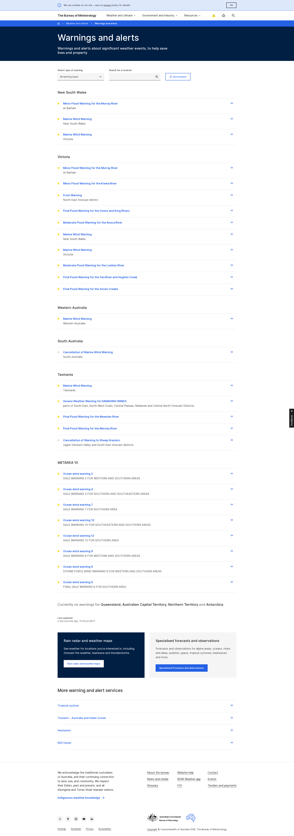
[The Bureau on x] (60, 819)
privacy (107, 5)
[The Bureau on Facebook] (68, 819)
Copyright (152, 829)
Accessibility (104, 829)
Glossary (152, 785)
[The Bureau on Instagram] (76, 819)
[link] (81, 798)
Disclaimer (76, 829)
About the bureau (158, 772)
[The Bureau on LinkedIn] (92, 819)
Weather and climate (77, 23)
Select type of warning (70, 70)
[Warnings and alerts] (214, 15)
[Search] (233, 15)
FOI (179, 785)
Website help (185, 772)
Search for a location (120, 70)
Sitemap (62, 829)
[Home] (58, 23)
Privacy (90, 829)
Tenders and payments (222, 785)
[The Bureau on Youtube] (84, 819)
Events (212, 779)
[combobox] (134, 76)
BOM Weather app (189, 779)
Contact (213, 772)
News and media (157, 779)
